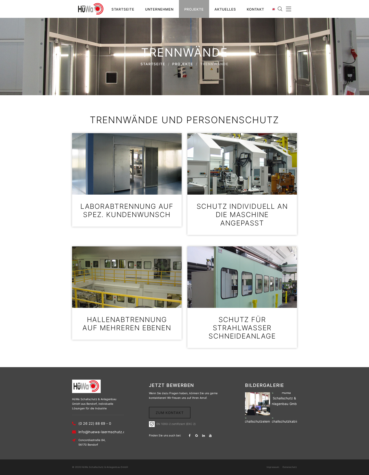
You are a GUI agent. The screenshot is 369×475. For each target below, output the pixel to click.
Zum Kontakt (170, 413)
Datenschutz (289, 467)
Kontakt (255, 9)
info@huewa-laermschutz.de (102, 432)
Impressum (273, 467)
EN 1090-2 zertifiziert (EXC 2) (175, 423)
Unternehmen (159, 9)
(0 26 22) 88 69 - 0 (94, 423)
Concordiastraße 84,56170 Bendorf (92, 442)
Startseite (122, 9)
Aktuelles (225, 9)
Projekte (194, 9)
